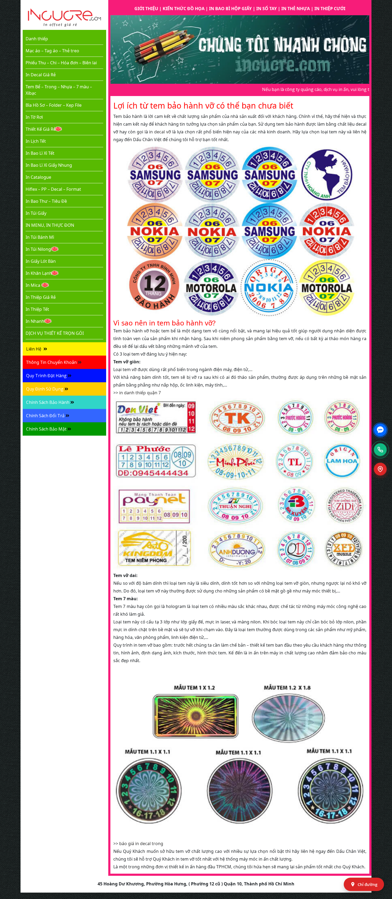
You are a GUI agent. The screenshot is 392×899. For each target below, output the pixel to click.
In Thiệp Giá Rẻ (41, 297)
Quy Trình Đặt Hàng (46, 376)
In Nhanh (35, 321)
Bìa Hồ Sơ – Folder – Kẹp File (54, 105)
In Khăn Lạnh (39, 273)
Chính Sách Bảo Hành (47, 402)
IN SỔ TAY (266, 8)
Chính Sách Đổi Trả (45, 416)
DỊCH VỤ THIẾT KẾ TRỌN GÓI (55, 333)
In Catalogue (38, 177)
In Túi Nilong (38, 249)
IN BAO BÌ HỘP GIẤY (230, 8)
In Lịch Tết (36, 141)
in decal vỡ (160, 132)
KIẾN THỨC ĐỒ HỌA (184, 8)
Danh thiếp (37, 39)
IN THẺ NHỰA (295, 8)
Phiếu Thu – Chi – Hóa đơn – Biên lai (61, 63)
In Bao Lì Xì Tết (40, 153)
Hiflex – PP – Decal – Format (53, 189)
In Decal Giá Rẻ (41, 75)
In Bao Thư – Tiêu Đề (46, 201)
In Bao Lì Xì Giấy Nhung (49, 165)
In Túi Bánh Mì (40, 237)
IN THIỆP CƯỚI (329, 8)
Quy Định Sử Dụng (44, 389)
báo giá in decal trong (141, 843)
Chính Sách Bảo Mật (46, 429)
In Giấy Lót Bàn (41, 261)
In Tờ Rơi (34, 117)
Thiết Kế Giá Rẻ (41, 129)
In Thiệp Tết (37, 309)
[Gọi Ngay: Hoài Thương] (380, 449)
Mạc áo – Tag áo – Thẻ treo (52, 51)
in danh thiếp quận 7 (140, 393)
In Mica (33, 285)
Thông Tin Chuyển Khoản (51, 362)
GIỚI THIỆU (146, 8)
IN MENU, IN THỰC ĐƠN (50, 225)
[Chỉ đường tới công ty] (380, 469)
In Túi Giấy (36, 213)
